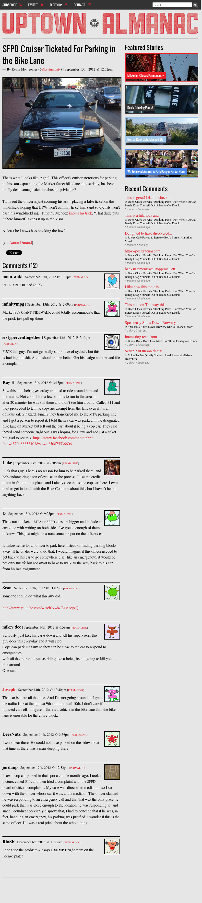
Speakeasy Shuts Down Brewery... (151, 322)
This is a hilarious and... (143, 215)
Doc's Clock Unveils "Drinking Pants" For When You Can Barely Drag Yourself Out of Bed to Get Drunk (160, 203)
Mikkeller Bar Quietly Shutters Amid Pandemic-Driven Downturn (158, 357)
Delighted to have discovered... (148, 233)
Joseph (8, 689)
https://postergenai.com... (144, 250)
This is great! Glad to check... (147, 197)
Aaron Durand (20, 242)
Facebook (56, 4)
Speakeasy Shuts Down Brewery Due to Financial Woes (160, 327)
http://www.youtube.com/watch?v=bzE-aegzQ (40, 607)
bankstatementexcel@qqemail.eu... (151, 268)
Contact (79, 4)
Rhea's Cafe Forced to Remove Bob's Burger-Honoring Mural (158, 239)
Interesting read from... (142, 336)
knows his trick (80, 212)
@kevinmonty (51, 69)
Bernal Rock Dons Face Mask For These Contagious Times (162, 341)
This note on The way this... (146, 304)
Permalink (81, 277)
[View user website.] (112, 699)
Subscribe (9, 4)
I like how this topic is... (143, 286)
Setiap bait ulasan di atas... (145, 350)
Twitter (33, 4)
